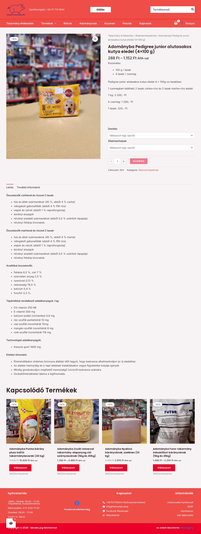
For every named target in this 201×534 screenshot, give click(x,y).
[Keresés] (193, 9)
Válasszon (20, 467)
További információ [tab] (28, 187)
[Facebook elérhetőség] (77, 503)
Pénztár (127, 23)
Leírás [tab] (10, 187)
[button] (100, 9)
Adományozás (88, 23)
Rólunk (68, 23)
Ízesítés (112, 128)
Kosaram (109, 23)
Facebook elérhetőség (77, 509)
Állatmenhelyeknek (146, 35)
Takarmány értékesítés (20, 23)
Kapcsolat (145, 23)
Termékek (47, 23)
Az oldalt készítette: (174, 527)
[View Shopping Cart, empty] (175, 23)
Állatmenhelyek (117, 141)
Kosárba (138, 161)
